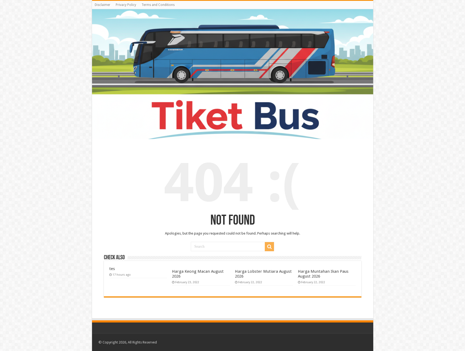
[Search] (269, 246)
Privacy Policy (126, 5)
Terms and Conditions (158, 5)
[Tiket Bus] (232, 74)
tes (112, 268)
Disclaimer (102, 5)
